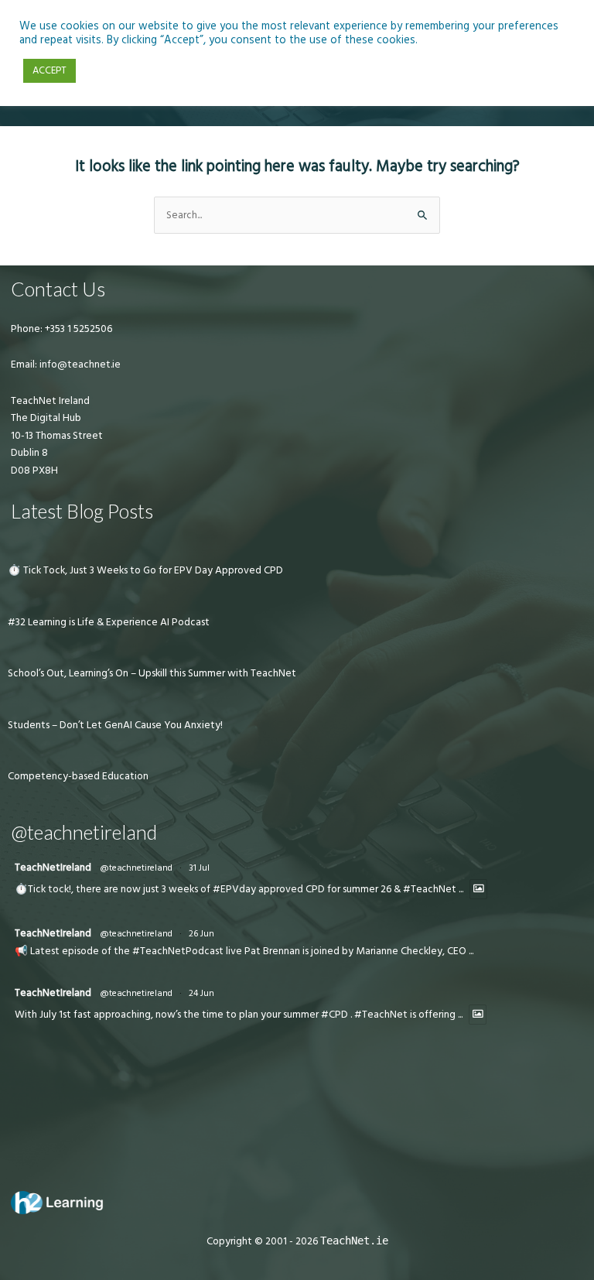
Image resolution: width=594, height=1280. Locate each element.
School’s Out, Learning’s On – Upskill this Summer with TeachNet (152, 673)
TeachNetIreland (53, 867)
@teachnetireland (136, 867)
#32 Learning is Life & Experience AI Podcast (109, 622)
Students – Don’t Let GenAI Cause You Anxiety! (115, 725)
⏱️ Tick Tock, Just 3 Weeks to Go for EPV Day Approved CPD (145, 570)
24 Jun (201, 993)
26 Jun (201, 933)
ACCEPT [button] (49, 70)
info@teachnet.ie (79, 364)
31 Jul (199, 867)
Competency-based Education (78, 776)
